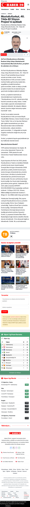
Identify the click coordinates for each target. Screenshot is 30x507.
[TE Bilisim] (5, 234)
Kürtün (23, 9)
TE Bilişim (26, 495)
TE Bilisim (12, 233)
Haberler (3, 13)
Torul (26, 469)
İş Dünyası (13, 471)
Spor (4, 471)
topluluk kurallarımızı (15, 316)
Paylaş (4, 54)
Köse (17, 9)
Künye (17, 497)
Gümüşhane (5, 9)
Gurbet (15, 473)
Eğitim (8, 471)
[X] (13, 448)
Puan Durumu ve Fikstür (8, 457)
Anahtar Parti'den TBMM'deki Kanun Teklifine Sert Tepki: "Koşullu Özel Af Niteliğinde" (21, 271)
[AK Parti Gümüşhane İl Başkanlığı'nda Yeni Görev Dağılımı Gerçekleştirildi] (22, 249)
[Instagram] (16, 448)
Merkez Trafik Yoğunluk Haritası (20, 453)
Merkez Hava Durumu (8, 452)
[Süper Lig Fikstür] (28, 378)
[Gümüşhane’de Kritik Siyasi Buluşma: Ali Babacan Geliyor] (7, 249)
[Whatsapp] (19, 448)
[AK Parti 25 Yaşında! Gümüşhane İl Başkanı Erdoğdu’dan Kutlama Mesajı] (7, 280)
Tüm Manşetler (21, 457)
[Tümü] (28, 425)
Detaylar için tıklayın (15, 372)
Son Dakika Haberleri (8, 461)
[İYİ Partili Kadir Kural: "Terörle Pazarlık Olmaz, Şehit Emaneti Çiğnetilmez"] (22, 280)
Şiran (23, 469)
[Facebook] (11, 448)
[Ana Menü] (28, 4)
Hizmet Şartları (7, 497)
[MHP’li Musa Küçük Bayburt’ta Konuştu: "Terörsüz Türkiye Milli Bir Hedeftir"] (7, 264)
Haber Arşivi (21, 461)
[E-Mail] (11, 236)
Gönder (4, 311)
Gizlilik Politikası (13, 496)
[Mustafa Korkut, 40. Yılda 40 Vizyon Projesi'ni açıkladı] (15, 44)
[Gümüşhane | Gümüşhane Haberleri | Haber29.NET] (12, 4)
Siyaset (10, 13)
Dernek (19, 471)
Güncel (24, 471)
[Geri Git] (4, 1)
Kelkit (12, 9)
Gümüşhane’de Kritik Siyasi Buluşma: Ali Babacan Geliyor (7, 255)
